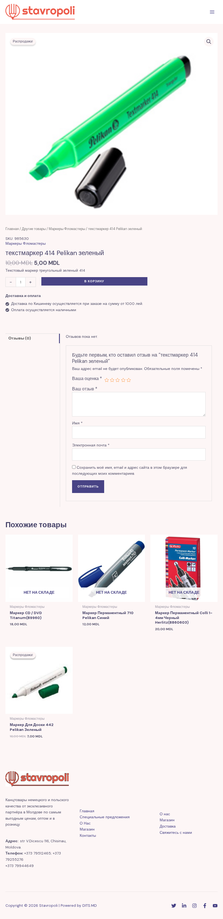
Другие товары (34, 229)
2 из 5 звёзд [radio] (112, 380)
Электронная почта (91, 445)
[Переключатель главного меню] (212, 12)
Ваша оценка (87, 378)
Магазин (87, 829)
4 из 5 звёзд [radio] (123, 380)
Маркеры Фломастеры (67, 229)
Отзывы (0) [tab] (19, 338)
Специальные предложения (105, 816)
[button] (209, 42)
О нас (165, 813)
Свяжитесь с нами (176, 832)
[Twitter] (173, 905)
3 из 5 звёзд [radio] (117, 380)
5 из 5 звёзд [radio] (128, 380)
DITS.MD (89, 905)
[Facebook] (204, 905)
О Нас (85, 823)
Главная (12, 229)
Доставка (168, 826)
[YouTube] (215, 905)
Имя (77, 423)
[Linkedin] (184, 905)
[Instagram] (194, 905)
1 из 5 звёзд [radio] (106, 380)
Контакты (88, 835)
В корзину (94, 281)
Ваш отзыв (84, 389)
